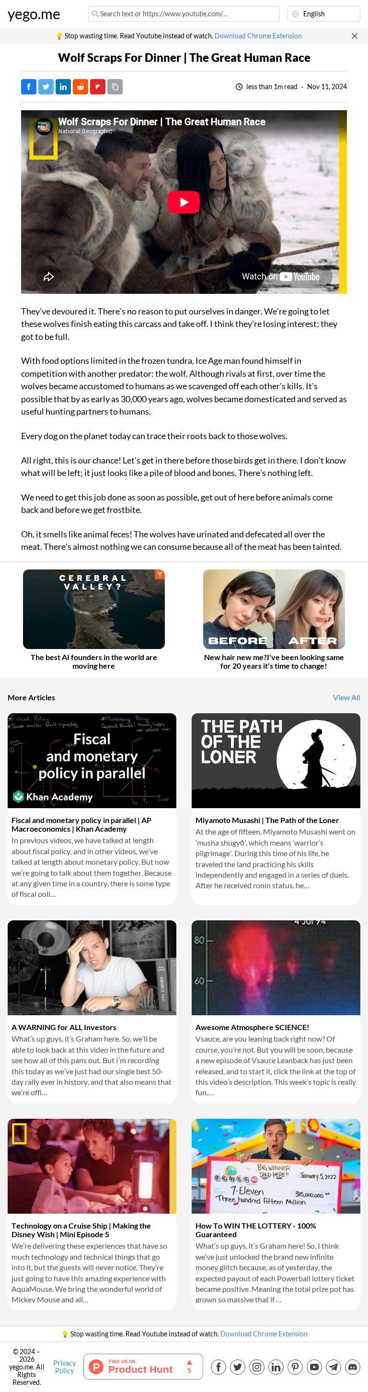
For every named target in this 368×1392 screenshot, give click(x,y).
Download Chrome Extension (258, 36)
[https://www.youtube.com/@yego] (314, 1367)
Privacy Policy (64, 1367)
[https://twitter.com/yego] (237, 1367)
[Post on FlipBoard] (97, 86)
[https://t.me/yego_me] (333, 1367)
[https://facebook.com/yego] (218, 1367)
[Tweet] (46, 86)
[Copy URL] (115, 86)
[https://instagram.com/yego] (256, 1367)
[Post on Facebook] (28, 86)
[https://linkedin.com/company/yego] (276, 1367)
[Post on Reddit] (80, 86)
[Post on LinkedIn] (63, 86)
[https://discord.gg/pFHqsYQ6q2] (352, 1367)
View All (346, 697)
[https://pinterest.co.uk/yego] (295, 1367)
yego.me (34, 14)
